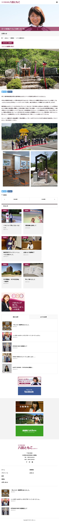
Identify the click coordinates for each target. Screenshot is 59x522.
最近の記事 (15, 317)
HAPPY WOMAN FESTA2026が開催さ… (23, 367)
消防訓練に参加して (30, 225)
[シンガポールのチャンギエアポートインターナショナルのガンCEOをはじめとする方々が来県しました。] (7, 336)
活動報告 (10, 42)
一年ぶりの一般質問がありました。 (21, 324)
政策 (3, 476)
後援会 (3, 479)
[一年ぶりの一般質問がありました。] (7, 325)
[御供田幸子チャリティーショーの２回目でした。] (12, 243)
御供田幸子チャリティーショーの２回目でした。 (11, 253)
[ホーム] (2, 38)
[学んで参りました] (33, 270)
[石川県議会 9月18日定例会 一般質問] (12, 270)
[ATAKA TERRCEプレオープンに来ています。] (7, 357)
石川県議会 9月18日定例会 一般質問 (11, 280)
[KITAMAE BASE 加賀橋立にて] (7, 347)
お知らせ (32, 473)
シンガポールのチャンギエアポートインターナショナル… (26, 335)
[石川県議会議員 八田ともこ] (11, 2)
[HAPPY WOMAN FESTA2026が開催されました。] (7, 368)
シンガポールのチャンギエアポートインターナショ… (25, 499)
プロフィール (5, 473)
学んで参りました (30, 279)
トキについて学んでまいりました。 (11, 226)
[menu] (57, 2)
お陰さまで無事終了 (28, 252)
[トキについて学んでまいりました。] (12, 216)
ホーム (3, 469)
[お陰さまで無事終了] (31, 243)
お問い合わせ (5, 482)
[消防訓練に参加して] (33, 216)
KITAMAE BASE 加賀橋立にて (20, 346)
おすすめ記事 (43, 317)
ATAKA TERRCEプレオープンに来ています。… (24, 356)
